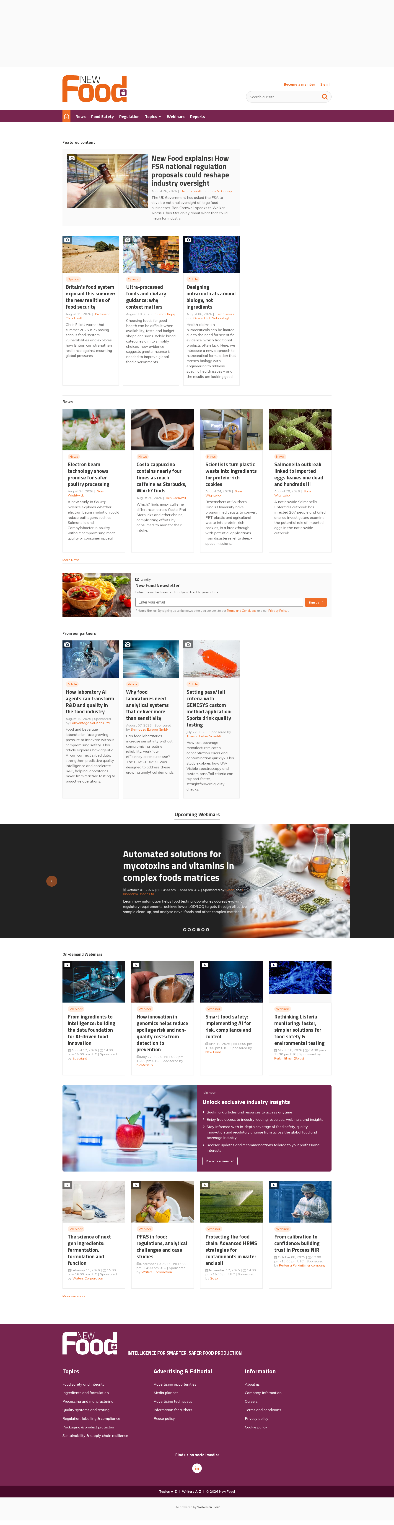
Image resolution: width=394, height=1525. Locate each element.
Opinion (73, 279)
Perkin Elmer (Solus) (289, 1058)
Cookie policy (256, 1427)
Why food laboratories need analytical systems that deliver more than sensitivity (147, 705)
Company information (263, 1392)
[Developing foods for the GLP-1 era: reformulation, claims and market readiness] (207, 929)
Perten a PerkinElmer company (302, 1265)
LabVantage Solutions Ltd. (90, 723)
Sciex (214, 1278)
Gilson (169, 890)
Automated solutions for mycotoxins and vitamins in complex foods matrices (118, 866)
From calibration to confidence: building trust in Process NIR (297, 1243)
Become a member (299, 84)
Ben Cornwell (191, 191)
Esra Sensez (225, 314)
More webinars (73, 1296)
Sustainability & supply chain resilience (95, 1435)
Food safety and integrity (83, 1384)
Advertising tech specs (173, 1401)
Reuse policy (164, 1418)
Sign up (313, 602)
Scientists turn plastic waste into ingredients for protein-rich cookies (231, 474)
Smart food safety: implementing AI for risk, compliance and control (228, 1026)
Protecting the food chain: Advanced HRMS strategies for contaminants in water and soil (231, 1250)
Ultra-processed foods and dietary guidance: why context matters (146, 296)
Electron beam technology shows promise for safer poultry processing (88, 474)
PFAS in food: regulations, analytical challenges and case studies (162, 1246)
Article (193, 279)
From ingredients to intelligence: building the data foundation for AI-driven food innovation (91, 1030)
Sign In (326, 84)
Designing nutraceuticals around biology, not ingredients (211, 296)
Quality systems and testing (85, 1409)
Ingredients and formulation (85, 1392)
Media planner (166, 1392)
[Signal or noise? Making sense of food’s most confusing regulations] (193, 929)
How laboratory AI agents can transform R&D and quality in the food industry (90, 701)
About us (252, 1384)
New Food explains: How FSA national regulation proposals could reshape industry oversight (190, 170)
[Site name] (94, 100)
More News (71, 560)
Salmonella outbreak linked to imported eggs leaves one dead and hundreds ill (298, 474)
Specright (80, 1058)
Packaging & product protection (88, 1427)
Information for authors (173, 1409)
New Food (213, 1052)
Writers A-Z (191, 1491)
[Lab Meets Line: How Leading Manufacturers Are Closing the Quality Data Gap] (189, 929)
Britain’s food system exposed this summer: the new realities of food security (90, 296)
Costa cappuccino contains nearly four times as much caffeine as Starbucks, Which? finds (162, 477)
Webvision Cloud (208, 1507)
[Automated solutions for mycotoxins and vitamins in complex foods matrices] (198, 929)
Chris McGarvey (220, 191)
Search (325, 95)
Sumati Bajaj (165, 314)
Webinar (76, 1009)
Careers (251, 1401)
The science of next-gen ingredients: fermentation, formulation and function (90, 1250)
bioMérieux (145, 1065)
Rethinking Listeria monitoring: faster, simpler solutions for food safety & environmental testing (299, 1030)
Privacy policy (256, 1418)
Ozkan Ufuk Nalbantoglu (212, 318)
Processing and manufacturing (87, 1401)
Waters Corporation (88, 1278)
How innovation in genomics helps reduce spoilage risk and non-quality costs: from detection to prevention (162, 1033)
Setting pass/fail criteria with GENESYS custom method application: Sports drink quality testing (209, 708)
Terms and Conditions (242, 610)
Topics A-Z (168, 1491)
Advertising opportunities (175, 1384)
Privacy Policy (278, 610)
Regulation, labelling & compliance (91, 1418)
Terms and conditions (263, 1409)
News (74, 457)
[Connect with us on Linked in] (197, 1468)
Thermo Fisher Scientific (204, 736)
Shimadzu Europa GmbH (149, 729)
